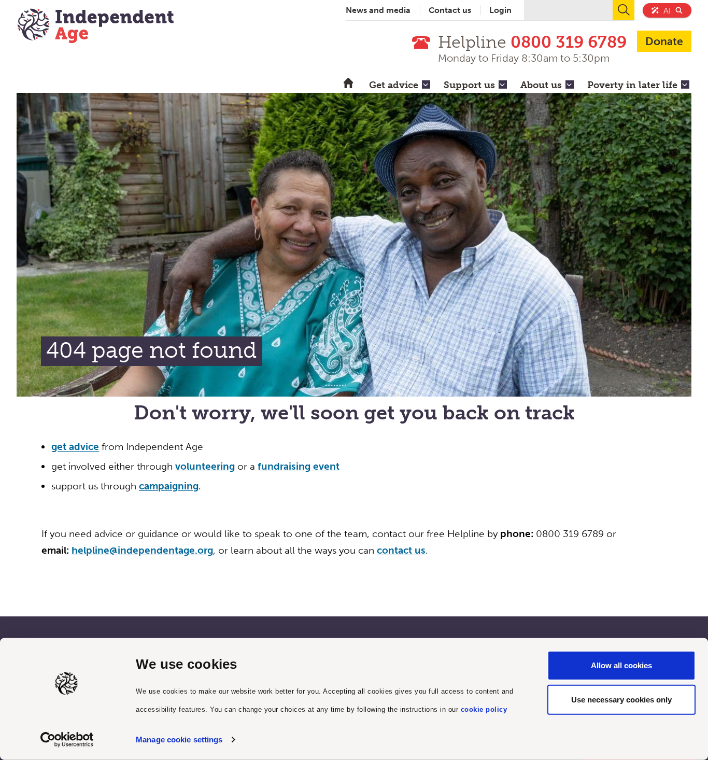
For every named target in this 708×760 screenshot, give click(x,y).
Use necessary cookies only (621, 699)
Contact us (450, 10)
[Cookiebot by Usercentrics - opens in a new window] (67, 740)
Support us (469, 85)
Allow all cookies (621, 665)
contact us (401, 550)
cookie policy (484, 709)
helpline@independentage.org (142, 550)
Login (500, 10)
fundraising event (298, 466)
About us (541, 85)
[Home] (95, 27)
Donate (664, 41)
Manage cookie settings (179, 739)
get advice (75, 447)
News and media (378, 10)
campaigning (169, 486)
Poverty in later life (632, 85)
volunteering (205, 466)
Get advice (393, 85)
